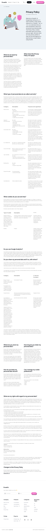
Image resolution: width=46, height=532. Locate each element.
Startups (25, 504)
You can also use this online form (9, 455)
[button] (10, 2)
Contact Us (5, 504)
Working (25, 507)
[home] (4, 2)
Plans (18, 2)
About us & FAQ (6, 502)
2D (34, 503)
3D (34, 505)
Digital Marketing (26, 506)
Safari (25, 383)
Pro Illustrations (16, 502)
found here (8, 437)
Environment (26, 502)
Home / (4, 6)
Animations (36, 509)
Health (25, 511)
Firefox (25, 382)
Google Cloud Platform (8, 289)
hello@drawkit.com (7, 423)
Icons (35, 507)
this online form (6, 463)
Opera (25, 384)
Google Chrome (27, 381)
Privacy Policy (7, 6)
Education (25, 509)
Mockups (35, 511)
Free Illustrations (16, 504)
